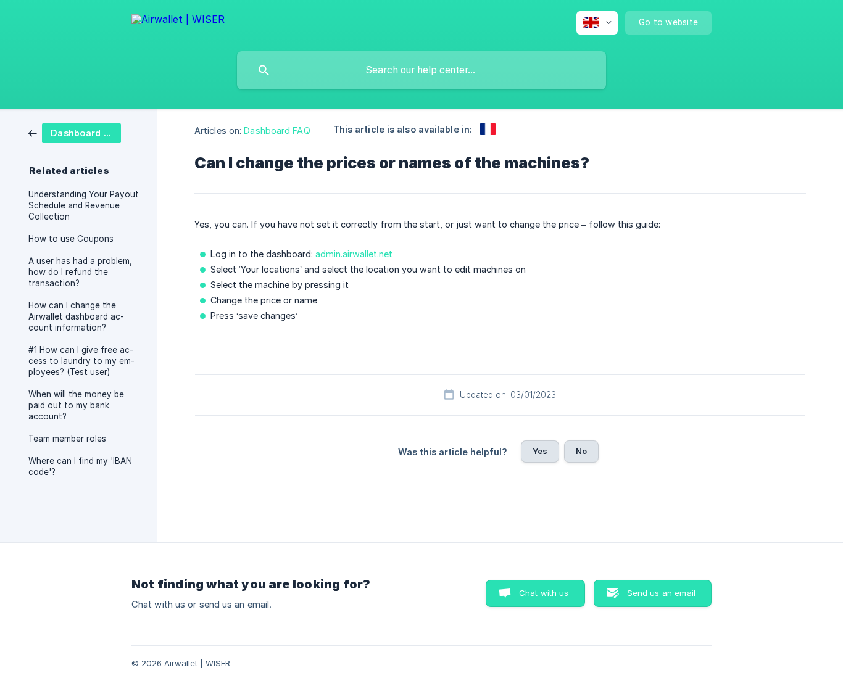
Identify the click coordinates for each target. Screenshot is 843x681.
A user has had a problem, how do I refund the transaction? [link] (80, 272)
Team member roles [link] (67, 439)
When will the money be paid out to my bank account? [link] (76, 405)
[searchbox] (421, 70)
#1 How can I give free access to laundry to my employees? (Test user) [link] (81, 361)
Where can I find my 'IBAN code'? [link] (80, 466)
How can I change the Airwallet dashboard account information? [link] (76, 316)
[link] (74, 132)
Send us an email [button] (661, 593)
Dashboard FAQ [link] (277, 130)
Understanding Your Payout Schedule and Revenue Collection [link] (83, 205)
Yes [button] (540, 451)
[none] (178, 21)
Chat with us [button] (544, 593)
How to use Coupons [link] (71, 239)
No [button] (581, 451)
